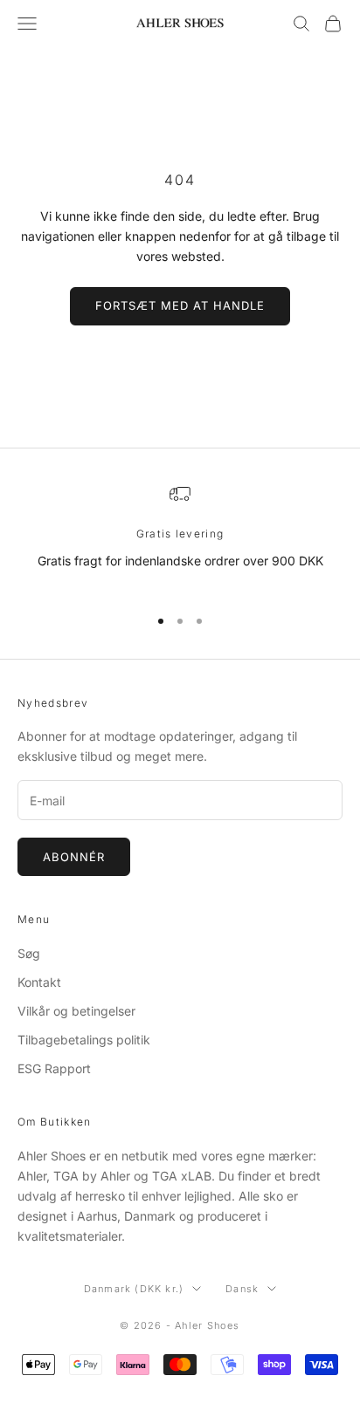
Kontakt (39, 982)
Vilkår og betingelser (76, 1010)
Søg (28, 953)
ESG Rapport (54, 1068)
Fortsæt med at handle (180, 305)
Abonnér (74, 857)
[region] (180, 537)
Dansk (242, 1289)
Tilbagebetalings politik (83, 1039)
